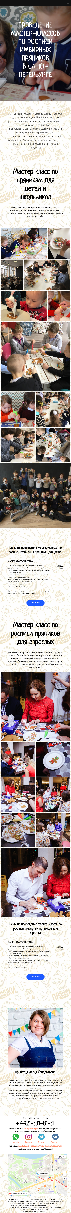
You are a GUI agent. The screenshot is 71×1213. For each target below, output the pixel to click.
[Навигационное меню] (68, 3)
